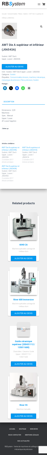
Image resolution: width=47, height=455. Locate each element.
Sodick (25, 14)
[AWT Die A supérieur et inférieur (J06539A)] (12, 154)
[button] (41, 26)
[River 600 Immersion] (23, 281)
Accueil (4, 14)
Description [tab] (9, 102)
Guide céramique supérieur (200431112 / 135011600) (23, 344)
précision (29, 80)
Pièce (23, 80)
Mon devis (34, 429)
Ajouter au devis (14, 66)
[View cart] (43, 4)
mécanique (40, 77)
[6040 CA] (23, 226)
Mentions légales (32, 435)
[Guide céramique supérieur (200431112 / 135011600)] (23, 329)
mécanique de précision (11, 80)
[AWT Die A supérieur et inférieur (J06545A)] (12, 173)
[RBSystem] (14, 4)
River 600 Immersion (23, 299)
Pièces (20, 14)
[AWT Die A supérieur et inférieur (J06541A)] (32, 154)
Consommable (12, 14)
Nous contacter (14, 435)
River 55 (23, 405)
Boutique (22, 429)
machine (32, 77)
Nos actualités (23, 441)
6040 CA (23, 244)
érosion (25, 77)
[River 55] (23, 386)
